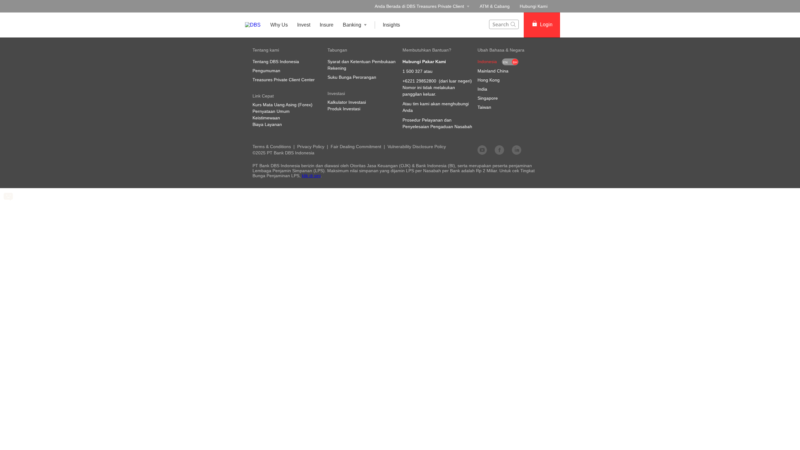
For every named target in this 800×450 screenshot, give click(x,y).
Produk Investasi (344, 108)
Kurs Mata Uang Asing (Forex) (282, 104)
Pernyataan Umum (271, 111)
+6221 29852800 (419, 80)
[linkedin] (516, 149)
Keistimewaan (266, 117)
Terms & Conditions (271, 146)
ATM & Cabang (495, 6)
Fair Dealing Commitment (356, 146)
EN (505, 62)
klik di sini (311, 175)
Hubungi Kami (534, 6)
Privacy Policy (310, 146)
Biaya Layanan (267, 124)
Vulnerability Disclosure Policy (417, 146)
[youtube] (482, 149)
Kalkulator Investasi (347, 102)
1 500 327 (412, 71)
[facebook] (499, 149)
